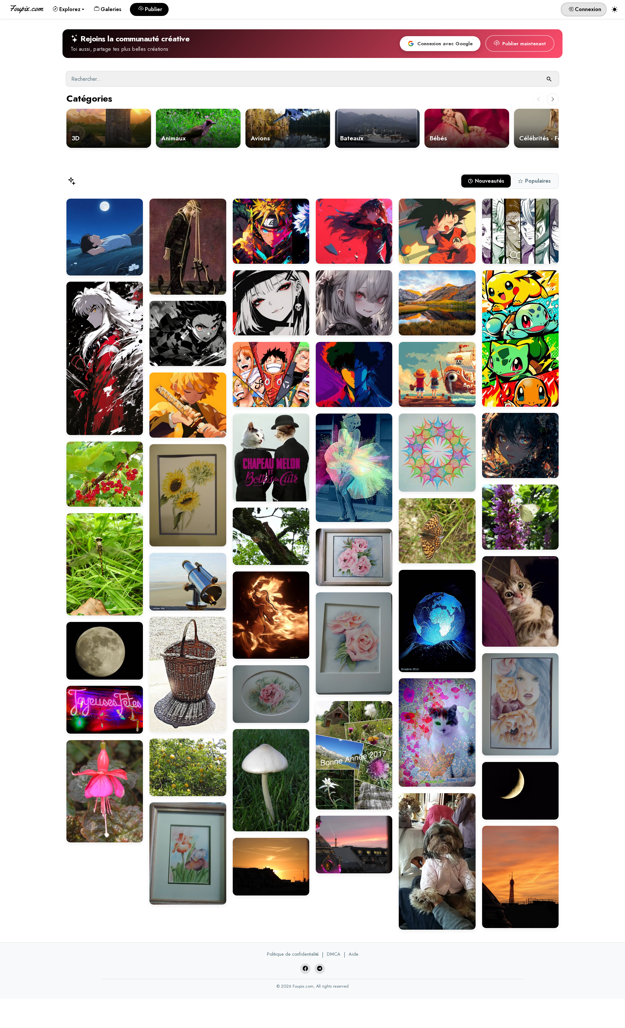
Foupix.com (26, 8)
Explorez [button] (69, 9)
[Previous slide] (538, 99)
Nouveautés (489, 181)
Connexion (587, 9)
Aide (353, 954)
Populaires (538, 181)
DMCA (333, 954)
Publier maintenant (524, 43)
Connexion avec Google (445, 43)
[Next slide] (553, 99)
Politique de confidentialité (293, 954)
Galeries (111, 9)
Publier (153, 9)
